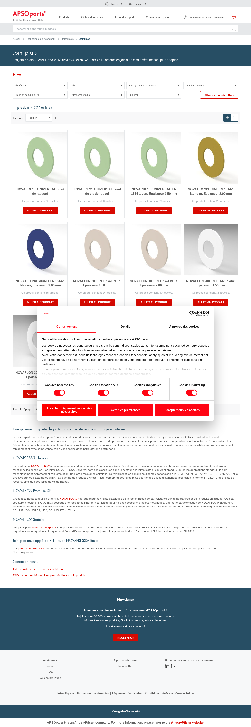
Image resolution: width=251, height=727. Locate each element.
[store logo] (29, 16)
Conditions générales (159, 693)
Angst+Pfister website (187, 722)
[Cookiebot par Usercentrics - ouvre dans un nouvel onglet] (192, 313)
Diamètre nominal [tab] (195, 85)
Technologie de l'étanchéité (41, 39)
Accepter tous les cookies (182, 410)
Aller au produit (40, 210)
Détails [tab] (125, 326)
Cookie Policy (184, 693)
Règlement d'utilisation (127, 693)
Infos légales (66, 693)
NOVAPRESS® (40, 465)
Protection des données (93, 693)
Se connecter (197, 17)
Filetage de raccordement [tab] (142, 85)
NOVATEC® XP (69, 498)
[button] (113, 3)
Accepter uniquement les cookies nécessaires (69, 410)
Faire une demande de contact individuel (38, 569)
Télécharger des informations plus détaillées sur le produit (49, 575)
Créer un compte (215, 17)
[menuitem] (64, 17)
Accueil (17, 39)
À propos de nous (125, 660)
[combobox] (125, 29)
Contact (50, 666)
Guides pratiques (50, 677)
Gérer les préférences (125, 410)
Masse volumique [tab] (81, 95)
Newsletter (125, 666)
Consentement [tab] (66, 326)
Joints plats (68, 39)
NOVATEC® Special (44, 527)
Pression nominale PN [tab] (27, 95)
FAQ (50, 671)
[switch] (103, 393)
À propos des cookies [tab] (184, 326)
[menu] (115, 17)
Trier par (18, 117)
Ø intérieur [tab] (20, 85)
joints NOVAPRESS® (31, 548)
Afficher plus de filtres (219, 95)
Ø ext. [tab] (75, 85)
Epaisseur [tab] (134, 95)
